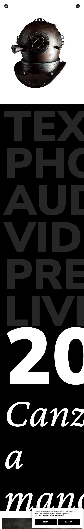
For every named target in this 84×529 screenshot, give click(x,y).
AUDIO (42, 201)
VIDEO (42, 238)
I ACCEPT (68, 522)
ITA (67, 6)
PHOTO (42, 163)
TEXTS (42, 126)
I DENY (45, 522)
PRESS (42, 275)
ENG (72, 6)
